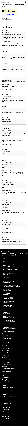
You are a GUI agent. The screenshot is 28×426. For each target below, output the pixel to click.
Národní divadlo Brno (7, 314)
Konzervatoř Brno (6, 318)
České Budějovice (6, 351)
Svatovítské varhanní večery (8, 264)
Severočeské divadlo (7, 364)
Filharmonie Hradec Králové (8, 359)
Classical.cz (4, 252)
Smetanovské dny (6, 336)
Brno (3, 309)
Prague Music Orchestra (7, 299)
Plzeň (3, 334)
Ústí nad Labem (6, 362)
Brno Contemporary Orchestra (9, 310)
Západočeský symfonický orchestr (10, 405)
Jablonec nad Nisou (7, 371)
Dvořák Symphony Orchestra (8, 281)
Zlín (3, 375)
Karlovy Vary (5, 380)
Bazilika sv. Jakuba (6, 266)
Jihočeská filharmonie (7, 352)
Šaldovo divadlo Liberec (8, 342)
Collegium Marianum (7, 287)
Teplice (4, 394)
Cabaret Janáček (6, 313)
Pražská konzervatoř (7, 290)
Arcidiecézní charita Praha (8, 303)
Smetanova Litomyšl (7, 400)
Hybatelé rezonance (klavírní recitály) (10, 269)
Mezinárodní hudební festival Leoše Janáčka (12, 325)
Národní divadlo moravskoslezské (9, 328)
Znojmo (4, 385)
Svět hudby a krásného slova (8, 298)
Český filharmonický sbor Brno (9, 321)
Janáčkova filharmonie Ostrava (9, 331)
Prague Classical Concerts (8, 305)
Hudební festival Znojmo (8, 387)
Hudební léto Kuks (6, 413)
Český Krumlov (6, 407)
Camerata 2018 (6, 294)
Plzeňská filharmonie (7, 338)
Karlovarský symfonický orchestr (9, 383)
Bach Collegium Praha (7, 291)
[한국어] (4, 6)
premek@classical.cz (6, 423)
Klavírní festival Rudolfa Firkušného (10, 279)
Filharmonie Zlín (6, 377)
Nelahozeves (5, 416)
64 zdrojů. (13, 255)
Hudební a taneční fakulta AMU (9, 260)
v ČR (11, 2)
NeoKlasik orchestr (6, 265)
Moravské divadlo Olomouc (8, 347)
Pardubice (4, 367)
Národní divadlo (6, 272)
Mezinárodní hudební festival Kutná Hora (11, 391)
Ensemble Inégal (6, 302)
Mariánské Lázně (6, 403)
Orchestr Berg (5, 262)
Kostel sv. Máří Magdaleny (8, 381)
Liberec (4, 341)
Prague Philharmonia (7, 282)
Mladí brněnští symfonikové (8, 317)
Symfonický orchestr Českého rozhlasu (10, 285)
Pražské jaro (5, 278)
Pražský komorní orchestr (8, 295)
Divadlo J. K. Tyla (6, 335)
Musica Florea (5, 274)
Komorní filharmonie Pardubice (9, 368)
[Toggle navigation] (25, 2)
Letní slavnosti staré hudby (8, 270)
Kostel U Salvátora (6, 276)
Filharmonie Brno (6, 312)
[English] (2, 6)
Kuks (3, 412)
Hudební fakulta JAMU (7, 316)
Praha (5, 15)
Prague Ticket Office (7, 306)
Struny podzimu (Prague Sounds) (9, 283)
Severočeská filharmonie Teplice (9, 396)
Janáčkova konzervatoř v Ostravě (9, 329)
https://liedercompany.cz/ (9, 14)
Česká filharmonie (6, 261)
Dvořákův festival (6, 418)
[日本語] (6, 6)
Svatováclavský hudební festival (9, 327)
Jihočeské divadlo (6, 354)
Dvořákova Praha (6, 293)
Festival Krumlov (6, 409)
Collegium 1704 (6, 289)
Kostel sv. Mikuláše (6, 277)
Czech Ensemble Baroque (8, 320)
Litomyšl (4, 399)
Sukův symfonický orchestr (8, 297)
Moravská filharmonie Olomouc (9, 348)
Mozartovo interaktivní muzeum (9, 301)
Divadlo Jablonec (6, 373)
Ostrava (4, 324)
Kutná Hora (5, 390)
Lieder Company (6, 268)
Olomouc (4, 345)
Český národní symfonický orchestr (10, 273)
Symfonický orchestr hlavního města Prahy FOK (12, 286)
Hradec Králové (6, 358)
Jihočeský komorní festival (8, 355)
